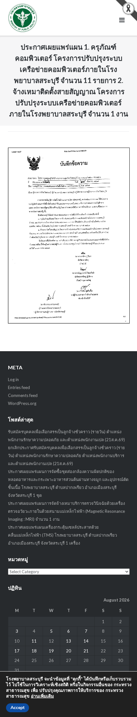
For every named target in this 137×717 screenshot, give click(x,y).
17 (16, 650)
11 (34, 641)
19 (51, 650)
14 (86, 641)
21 (86, 650)
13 (68, 641)
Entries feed (19, 387)
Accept (18, 708)
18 (34, 650)
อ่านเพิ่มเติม (42, 696)
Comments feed (23, 395)
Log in (13, 379)
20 (68, 650)
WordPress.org (22, 403)
